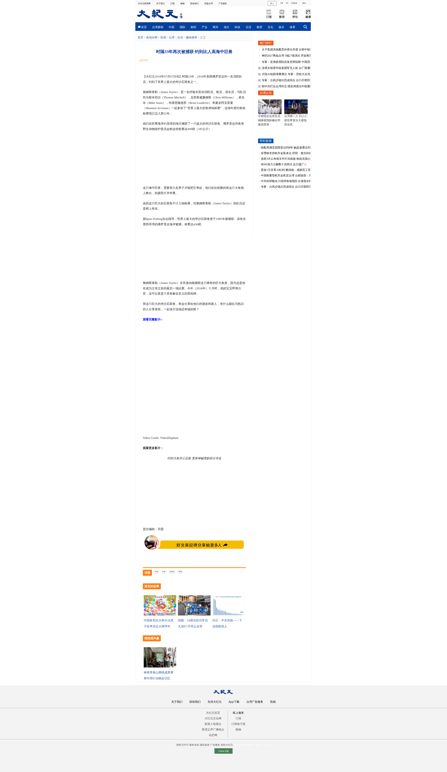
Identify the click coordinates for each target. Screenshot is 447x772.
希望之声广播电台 (213, 729)
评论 (295, 16)
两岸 (215, 27)
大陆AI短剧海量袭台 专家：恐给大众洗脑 (288, 74)
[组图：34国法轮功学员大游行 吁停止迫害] (194, 614)
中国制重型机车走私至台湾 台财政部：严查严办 (290, 175)
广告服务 (223, 3)
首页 (144, 27)
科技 (237, 27)
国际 (182, 27)
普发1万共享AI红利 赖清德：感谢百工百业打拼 (290, 169)
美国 (180, 572)
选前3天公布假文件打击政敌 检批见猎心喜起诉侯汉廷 (294, 158)
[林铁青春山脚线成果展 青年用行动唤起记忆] (160, 666)
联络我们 (194, 3)
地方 (226, 27)
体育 (292, 27)
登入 (272, 3)
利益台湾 (208, 3)
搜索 (305, 26)
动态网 (213, 735)
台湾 (171, 37)
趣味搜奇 (191, 37)
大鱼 (164, 572)
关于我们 (160, 3)
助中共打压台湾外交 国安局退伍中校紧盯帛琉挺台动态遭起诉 (300, 86)
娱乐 (281, 27)
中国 (171, 27)
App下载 (234, 702)
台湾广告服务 (254, 702)
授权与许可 (182, 744)
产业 (204, 27)
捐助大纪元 (227, 744)
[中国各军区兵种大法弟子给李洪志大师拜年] (160, 614)
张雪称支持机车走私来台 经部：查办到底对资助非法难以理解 (299, 153)
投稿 (273, 702)
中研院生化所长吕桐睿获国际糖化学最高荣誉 (269, 120)
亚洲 (163, 37)
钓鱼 (156, 572)
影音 (282, 16)
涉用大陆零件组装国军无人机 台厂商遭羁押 (289, 67)
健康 (308, 16)
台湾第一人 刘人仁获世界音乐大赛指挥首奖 (295, 120)
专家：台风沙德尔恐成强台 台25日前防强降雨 (290, 80)
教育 (259, 27)
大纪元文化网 (213, 718)
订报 (172, 3)
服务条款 (194, 744)
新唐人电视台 (213, 724)
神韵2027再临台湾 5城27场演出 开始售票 (287, 55)
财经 (193, 27)
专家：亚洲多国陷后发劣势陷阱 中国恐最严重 (290, 61)
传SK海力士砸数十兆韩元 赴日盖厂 (282, 164)
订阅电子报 (238, 724)
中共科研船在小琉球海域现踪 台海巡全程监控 (289, 181)
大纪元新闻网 (144, 3)
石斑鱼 (172, 572)
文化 (270, 27)
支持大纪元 (215, 702)
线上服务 (238, 713)
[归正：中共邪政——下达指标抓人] (228, 614)
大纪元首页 (213, 713)
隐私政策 (205, 744)
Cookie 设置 (223, 750)
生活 (248, 27)
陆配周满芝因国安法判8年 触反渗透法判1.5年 (289, 147)
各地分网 (151, 37)
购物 (182, 3)
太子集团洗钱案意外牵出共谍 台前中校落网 (289, 49)
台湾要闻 (157, 27)
